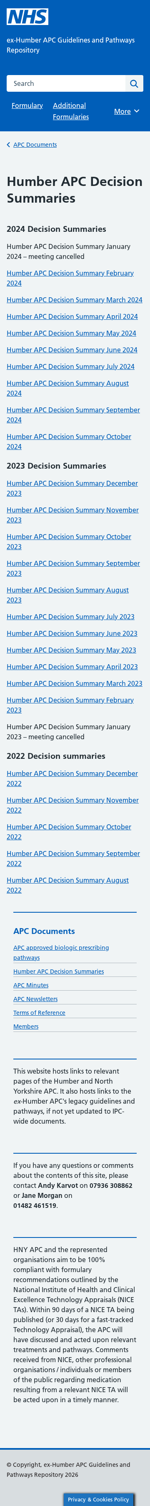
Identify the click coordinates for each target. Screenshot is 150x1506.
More (125, 111)
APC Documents (35, 144)
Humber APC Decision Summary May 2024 (71, 333)
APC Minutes (30, 985)
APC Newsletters (35, 999)
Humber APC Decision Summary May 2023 (71, 650)
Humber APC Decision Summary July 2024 (71, 366)
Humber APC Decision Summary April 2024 (72, 316)
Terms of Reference (39, 1013)
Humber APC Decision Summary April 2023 (72, 667)
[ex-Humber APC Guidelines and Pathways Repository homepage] (27, 16)
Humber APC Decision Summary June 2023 (72, 633)
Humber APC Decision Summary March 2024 (74, 300)
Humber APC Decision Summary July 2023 (71, 616)
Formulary (27, 105)
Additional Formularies (71, 111)
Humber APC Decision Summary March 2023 (74, 683)
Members (25, 1026)
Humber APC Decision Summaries (58, 971)
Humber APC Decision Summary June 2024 (72, 350)
